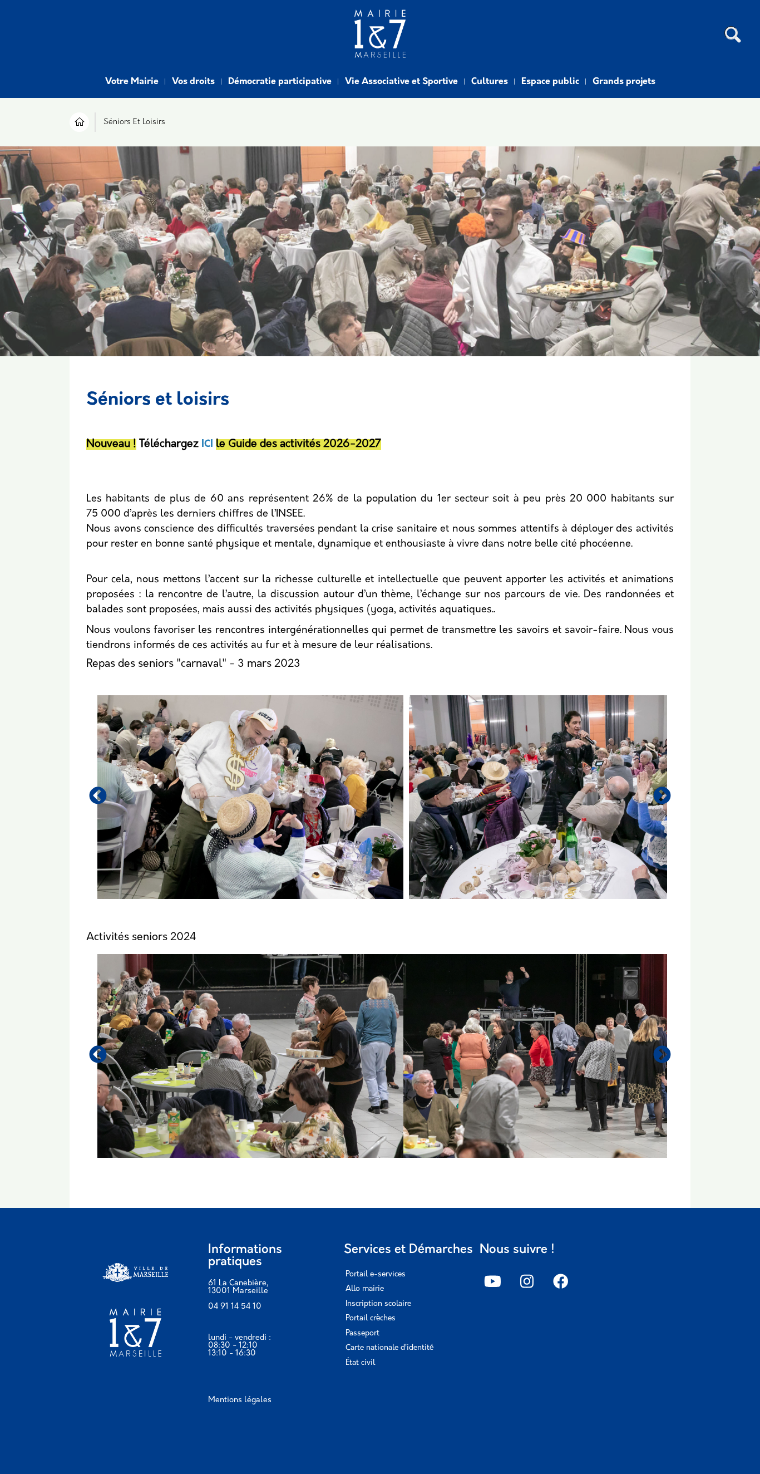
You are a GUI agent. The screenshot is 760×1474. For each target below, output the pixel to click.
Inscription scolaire (378, 1304)
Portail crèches (371, 1318)
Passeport (362, 1333)
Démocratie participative (280, 81)
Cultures (489, 81)
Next (662, 796)
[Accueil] (79, 124)
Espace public (550, 81)
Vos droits (193, 81)
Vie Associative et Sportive (401, 81)
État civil (360, 1363)
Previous (98, 796)
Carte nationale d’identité (389, 1348)
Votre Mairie (132, 81)
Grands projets (624, 81)
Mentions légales (240, 1400)
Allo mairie (365, 1289)
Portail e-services (376, 1274)
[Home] (379, 35)
